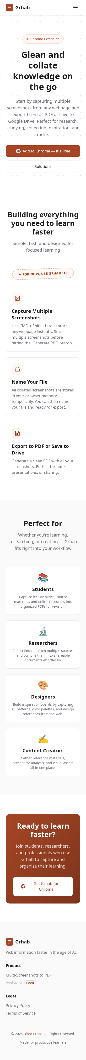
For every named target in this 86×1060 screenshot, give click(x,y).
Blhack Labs (33, 1033)
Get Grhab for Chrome (46, 886)
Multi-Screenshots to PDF (29, 975)
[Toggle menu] (75, 7)
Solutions (43, 166)
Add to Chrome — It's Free (46, 151)
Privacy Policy (18, 1005)
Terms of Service (21, 1013)
